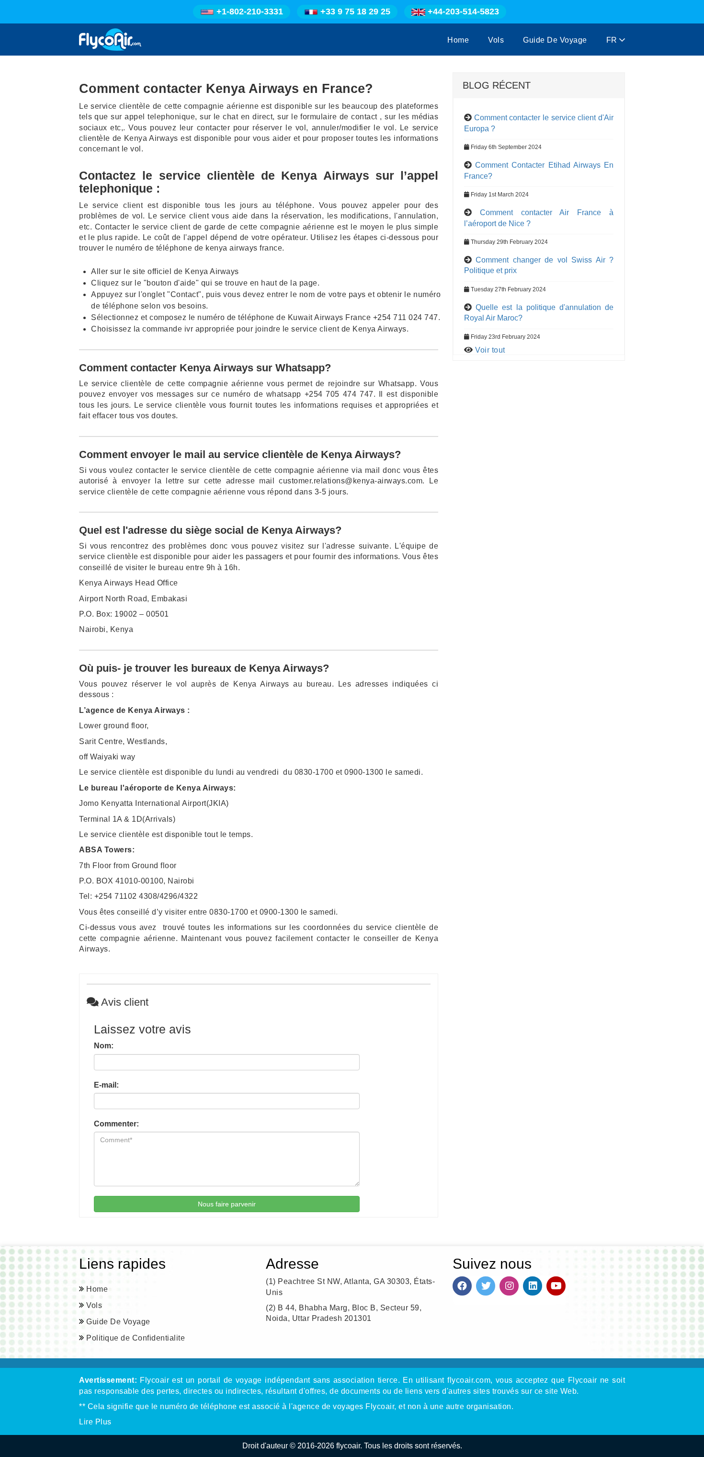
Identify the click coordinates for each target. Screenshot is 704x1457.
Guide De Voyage (555, 40)
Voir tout (490, 350)
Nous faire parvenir (227, 1204)
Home (458, 40)
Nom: (104, 1046)
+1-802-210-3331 (249, 11)
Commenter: (116, 1124)
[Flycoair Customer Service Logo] (110, 39)
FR (613, 40)
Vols (496, 40)
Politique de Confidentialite (135, 1338)
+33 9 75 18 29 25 (354, 11)
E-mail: (106, 1085)
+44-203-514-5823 (462, 11)
